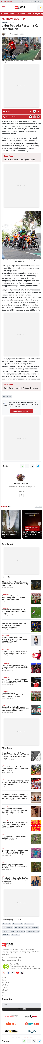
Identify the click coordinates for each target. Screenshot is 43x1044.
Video (4, 995)
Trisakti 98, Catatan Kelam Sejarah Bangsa (19, 159)
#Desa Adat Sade (17, 924)
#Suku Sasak (6, 924)
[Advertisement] (21, 85)
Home (4, 977)
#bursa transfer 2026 (21, 927)
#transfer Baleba (7, 927)
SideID (29, 14)
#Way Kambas (29, 924)
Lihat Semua (38, 507)
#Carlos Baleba (33, 927)
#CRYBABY (6, 935)
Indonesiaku (6, 982)
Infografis (5, 990)
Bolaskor (12, 14)
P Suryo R (8, 34)
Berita (4, 980)
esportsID (21, 14)
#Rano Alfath (15, 935)
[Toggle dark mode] (40, 7)
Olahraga (5, 987)
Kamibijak (36, 14)
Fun (3, 19)
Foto (3, 992)
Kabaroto (4, 14)
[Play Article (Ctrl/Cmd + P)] (30, 116)
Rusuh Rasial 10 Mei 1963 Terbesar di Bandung (21, 388)
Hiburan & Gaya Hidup (15, 19)
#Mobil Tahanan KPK (33, 931)
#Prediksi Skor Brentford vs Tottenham (14, 931)
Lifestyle (5, 985)
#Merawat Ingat (7, 396)
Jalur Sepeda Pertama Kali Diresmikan (21, 27)
